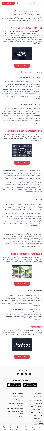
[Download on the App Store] (14, 385)
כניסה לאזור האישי (8, 3)
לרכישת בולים (22, 66)
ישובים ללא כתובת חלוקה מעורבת (15, 412)
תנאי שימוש (38, 394)
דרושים (40, 421)
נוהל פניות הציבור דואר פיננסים (16, 404)
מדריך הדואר (38, 415)
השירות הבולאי (18, 417)
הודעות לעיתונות (37, 409)
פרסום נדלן (19, 400)
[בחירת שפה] (17, 3)
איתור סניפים (38, 397)
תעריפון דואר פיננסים (35, 400)
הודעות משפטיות (17, 397)
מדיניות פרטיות (37, 403)
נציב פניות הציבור (17, 394)
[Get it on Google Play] (30, 385)
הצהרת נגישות (37, 418)
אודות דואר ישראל (36, 412)
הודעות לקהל (38, 424)
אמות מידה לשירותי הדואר (15, 408)
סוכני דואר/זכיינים (36, 406)
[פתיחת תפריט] (41, 3)
